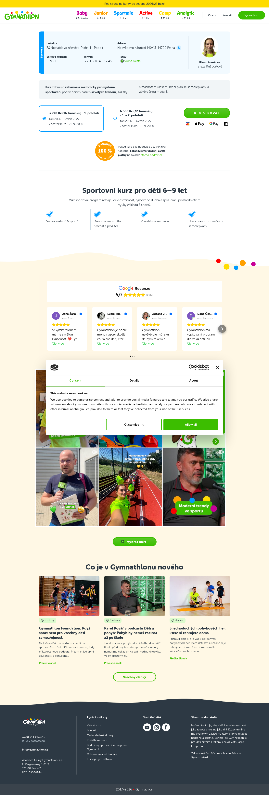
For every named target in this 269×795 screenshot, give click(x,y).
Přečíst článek (47, 663)
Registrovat (207, 113)
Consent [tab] (75, 380)
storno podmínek (151, 154)
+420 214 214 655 (33, 737)
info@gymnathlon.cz (35, 749)
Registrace (111, 4)
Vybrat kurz (137, 542)
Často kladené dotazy (100, 735)
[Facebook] (166, 727)
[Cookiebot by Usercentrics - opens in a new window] (191, 368)
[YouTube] (147, 727)
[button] (47, 329)
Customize (131, 424)
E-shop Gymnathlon (99, 759)
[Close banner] (217, 367)
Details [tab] (134, 380)
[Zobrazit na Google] (56, 316)
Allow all (191, 424)
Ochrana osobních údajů (102, 754)
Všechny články (134, 677)
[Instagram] (156, 727)
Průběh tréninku (97, 740)
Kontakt (91, 730)
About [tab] (193, 380)
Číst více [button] (58, 343)
